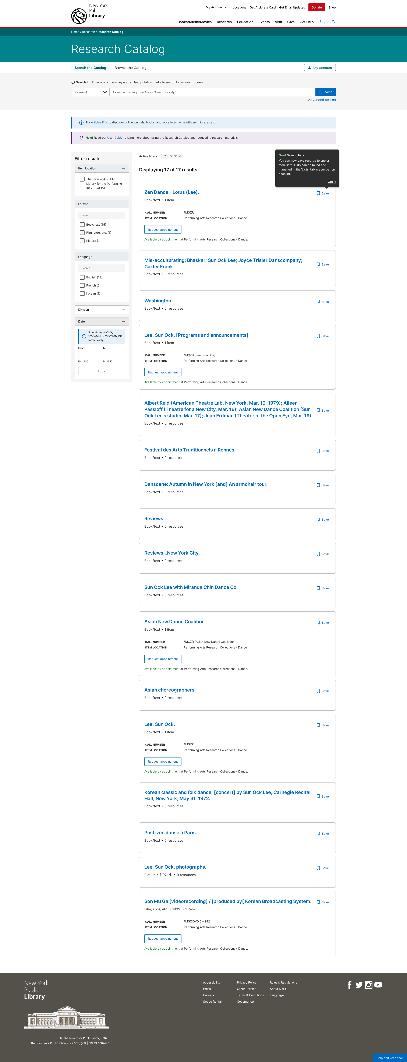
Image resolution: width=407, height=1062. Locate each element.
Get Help (307, 22)
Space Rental (212, 1001)
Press (207, 989)
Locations (239, 7)
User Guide (115, 137)
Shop (332, 7)
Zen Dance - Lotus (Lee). (171, 192)
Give (291, 22)
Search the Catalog (90, 68)
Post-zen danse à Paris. (170, 832)
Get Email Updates (292, 7)
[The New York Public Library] (89, 13)
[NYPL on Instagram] (368, 985)
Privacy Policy (246, 982)
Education (245, 22)
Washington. (158, 300)
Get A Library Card (263, 7)
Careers (208, 995)
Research (224, 22)
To (104, 348)
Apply (102, 371)
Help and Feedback (390, 1058)
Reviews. (154, 518)
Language (277, 995)
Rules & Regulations (283, 982)
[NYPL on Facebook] (349, 985)
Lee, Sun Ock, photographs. (175, 867)
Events (264, 22)
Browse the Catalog (130, 68)
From (81, 348)
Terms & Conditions (250, 995)
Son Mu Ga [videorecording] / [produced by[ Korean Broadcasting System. (227, 901)
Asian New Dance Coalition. (175, 621)
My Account (214, 7)
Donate (317, 7)
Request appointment (163, 229)
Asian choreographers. (170, 690)
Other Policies (246, 989)
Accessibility (211, 982)
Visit (278, 22)
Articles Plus (99, 122)
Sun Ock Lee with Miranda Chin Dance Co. (191, 587)
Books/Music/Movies (195, 22)
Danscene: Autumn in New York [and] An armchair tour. (206, 484)
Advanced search (322, 99)
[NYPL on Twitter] (359, 985)
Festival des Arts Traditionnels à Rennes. (190, 450)
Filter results (87, 158)
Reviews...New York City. (172, 553)
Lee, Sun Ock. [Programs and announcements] (196, 335)
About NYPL (278, 989)
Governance (245, 1001)
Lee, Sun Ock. (159, 724)
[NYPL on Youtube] (378, 985)
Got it (332, 181)
